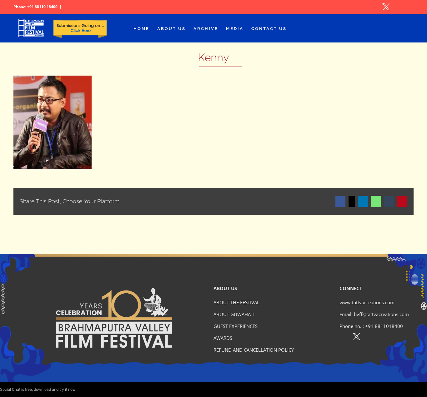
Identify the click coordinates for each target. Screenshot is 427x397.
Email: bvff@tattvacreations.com (374, 314)
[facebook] (343, 338)
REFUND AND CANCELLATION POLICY (254, 350)
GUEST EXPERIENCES (236, 326)
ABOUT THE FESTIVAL (236, 302)
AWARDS (223, 338)
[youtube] (383, 338)
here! (81, 389)
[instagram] (370, 338)
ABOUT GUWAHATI (234, 314)
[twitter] (356, 338)
